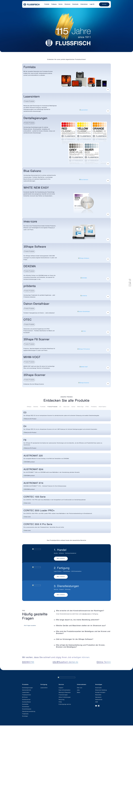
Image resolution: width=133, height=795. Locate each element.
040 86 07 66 (86, 614)
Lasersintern (25, 692)
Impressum (98, 697)
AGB (96, 702)
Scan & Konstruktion (64, 690)
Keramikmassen (26, 709)
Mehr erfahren (61, 558)
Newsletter (98, 694)
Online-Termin (104, 662)
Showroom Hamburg (101, 690)
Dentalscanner (26, 699)
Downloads (75, 4)
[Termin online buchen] (130, 283)
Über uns (79, 687)
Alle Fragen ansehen (30, 625)
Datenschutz (98, 699)
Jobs (78, 690)
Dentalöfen (25, 704)
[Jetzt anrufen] (130, 280)
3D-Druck (25, 697)
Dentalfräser (25, 706)
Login (91, 4)
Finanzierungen (63, 694)
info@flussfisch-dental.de (65, 662)
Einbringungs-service (65, 704)
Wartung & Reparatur (65, 692)
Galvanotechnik (26, 690)
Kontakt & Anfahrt (100, 692)
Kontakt (104, 4)
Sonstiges (25, 716)
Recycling (61, 699)
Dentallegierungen (27, 687)
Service (60, 4)
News (78, 692)
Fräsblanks (25, 713)
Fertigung (53, 4)
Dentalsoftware (26, 702)
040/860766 (28, 662)
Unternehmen (84, 4)
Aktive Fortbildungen (65, 697)
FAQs (60, 702)
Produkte (46, 4)
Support (61, 687)
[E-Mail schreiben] (130, 285)
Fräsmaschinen (26, 694)
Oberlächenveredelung (28, 711)
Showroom (67, 4)
